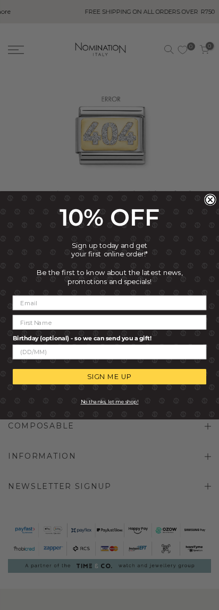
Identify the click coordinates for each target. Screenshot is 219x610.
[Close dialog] (210, 199)
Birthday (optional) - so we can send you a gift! (82, 337)
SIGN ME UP (109, 376)
